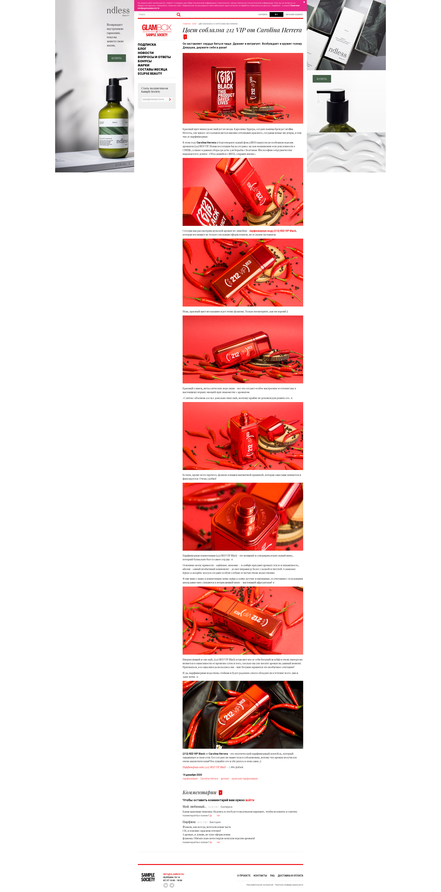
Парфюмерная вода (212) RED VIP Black (204, 767)
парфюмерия (190, 778)
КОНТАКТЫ (260, 875)
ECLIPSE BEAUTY (150, 74)
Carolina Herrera (209, 778)
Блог (142, 49)
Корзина (262, 14)
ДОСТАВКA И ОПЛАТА (290, 875)
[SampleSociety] (157, 30)
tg (172, 885)
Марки (143, 65)
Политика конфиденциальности (289, 885)
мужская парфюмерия (245, 778)
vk (165, 885)
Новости (146, 53)
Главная (187, 24)
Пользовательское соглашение (260, 885)
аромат (225, 778)
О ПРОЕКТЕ (243, 875)
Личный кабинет (294, 14)
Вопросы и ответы (154, 57)
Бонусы (145, 61)
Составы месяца (152, 69)
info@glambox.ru (173, 874)
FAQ (272, 875)
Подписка (147, 45)
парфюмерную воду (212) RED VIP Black (272, 230)
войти (249, 800)
